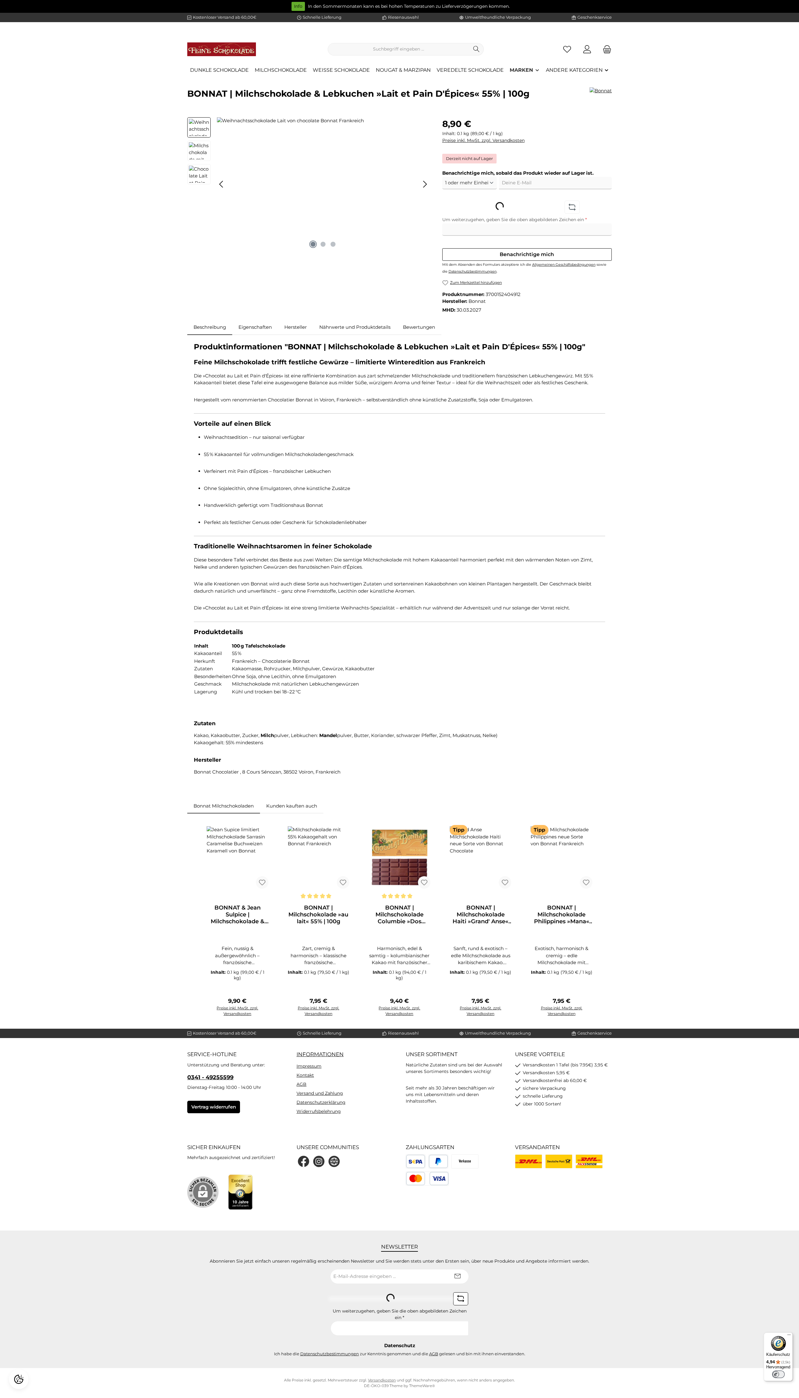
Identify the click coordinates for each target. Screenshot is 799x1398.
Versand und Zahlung (320, 1093)
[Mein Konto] (587, 49)
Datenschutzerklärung (321, 1102)
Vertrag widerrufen (213, 1107)
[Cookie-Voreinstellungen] (18, 1379)
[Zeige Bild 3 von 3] (333, 244)
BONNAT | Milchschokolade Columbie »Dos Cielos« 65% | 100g (399, 914)
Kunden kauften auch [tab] (291, 806)
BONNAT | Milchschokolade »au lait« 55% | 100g (318, 914)
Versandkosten (382, 1380)
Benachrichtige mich (527, 254)
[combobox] (398, 49)
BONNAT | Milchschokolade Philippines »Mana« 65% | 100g (561, 914)
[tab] (209, 327)
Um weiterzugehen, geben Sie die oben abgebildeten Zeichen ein (514, 219)
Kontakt (305, 1075)
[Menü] (789, 1336)
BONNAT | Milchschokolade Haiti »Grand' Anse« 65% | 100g (480, 914)
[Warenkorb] (605, 49)
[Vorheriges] (221, 184)
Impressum (309, 1066)
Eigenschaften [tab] (255, 327)
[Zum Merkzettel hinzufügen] (262, 882)
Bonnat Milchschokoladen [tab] (224, 806)
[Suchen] (476, 49)
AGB (301, 1084)
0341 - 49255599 (210, 1077)
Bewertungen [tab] (419, 327)
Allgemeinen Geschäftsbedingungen (564, 264)
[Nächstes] (424, 184)
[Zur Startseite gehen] (221, 49)
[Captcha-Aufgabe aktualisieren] (572, 207)
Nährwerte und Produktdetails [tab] (354, 327)
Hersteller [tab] (295, 327)
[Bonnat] (601, 96)
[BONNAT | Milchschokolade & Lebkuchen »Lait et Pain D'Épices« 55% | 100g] (323, 184)
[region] (308, 184)
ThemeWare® (422, 1385)
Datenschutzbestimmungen (473, 271)
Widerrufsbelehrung (319, 1111)
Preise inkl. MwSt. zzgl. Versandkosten (483, 140)
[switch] (778, 1374)
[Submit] (457, 1276)
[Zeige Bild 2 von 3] (323, 244)
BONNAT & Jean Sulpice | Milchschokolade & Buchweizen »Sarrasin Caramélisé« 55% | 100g (237, 914)
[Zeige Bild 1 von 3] (313, 244)
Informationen (320, 1054)
